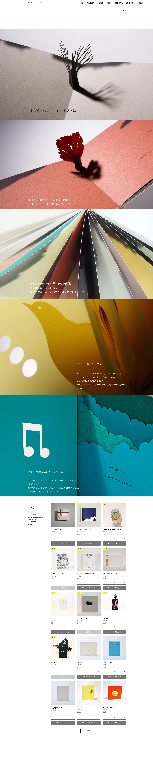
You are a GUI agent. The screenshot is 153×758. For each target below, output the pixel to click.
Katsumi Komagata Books (36, 517)
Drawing (30, 524)
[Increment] (73, 538)
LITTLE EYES (32, 514)
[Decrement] (52, 538)
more (88, 730)
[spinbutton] (63, 538)
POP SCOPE (32, 522)
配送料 (53, 534)
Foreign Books (32, 519)
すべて (30, 512)
